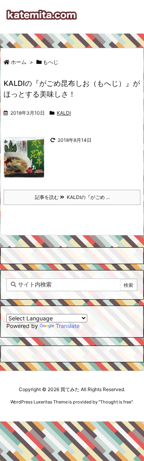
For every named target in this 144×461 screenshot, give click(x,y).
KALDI (64, 113)
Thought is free (115, 402)
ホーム (18, 62)
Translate (68, 325)
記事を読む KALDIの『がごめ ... (72, 197)
